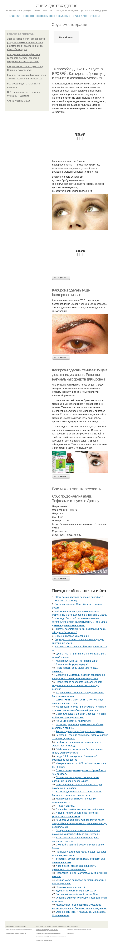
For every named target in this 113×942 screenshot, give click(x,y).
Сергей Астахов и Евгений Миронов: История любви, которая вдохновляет (79, 715)
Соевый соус (66, 37)
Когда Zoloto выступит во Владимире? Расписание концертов (75, 757)
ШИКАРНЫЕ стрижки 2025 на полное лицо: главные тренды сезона (77, 701)
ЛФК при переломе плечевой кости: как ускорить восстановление (75, 814)
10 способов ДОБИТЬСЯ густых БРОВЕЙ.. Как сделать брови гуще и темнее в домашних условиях (79, 73)
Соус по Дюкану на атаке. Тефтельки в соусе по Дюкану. (75, 498)
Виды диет (80, 15)
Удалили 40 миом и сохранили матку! (76, 890)
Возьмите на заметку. (66, 600)
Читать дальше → (61, 278)
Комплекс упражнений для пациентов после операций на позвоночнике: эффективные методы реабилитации (79, 823)
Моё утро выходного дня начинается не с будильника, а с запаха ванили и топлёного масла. (79, 612)
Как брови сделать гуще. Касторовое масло (71, 292)
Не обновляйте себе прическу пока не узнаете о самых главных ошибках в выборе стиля (79, 708)
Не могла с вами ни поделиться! (73, 720)
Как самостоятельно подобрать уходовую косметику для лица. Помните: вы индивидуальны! (79, 906)
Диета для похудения (56, 5)
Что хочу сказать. (65, 805)
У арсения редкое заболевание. (72, 636)
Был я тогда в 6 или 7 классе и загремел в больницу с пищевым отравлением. (77, 793)
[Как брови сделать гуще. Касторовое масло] (80, 334)
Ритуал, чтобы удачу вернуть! (72, 664)
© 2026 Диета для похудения (16, 926)
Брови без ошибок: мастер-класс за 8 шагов (80, 809)
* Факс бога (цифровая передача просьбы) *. (79, 597)
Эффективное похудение (53, 15)
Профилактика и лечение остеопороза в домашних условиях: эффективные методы (76, 832)
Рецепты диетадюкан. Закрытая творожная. (80, 731)
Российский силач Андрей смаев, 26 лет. (78, 894)
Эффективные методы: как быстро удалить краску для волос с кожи (77, 750)
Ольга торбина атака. (18, 100)
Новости (28, 15)
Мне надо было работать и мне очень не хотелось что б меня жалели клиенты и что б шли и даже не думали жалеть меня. (79, 621)
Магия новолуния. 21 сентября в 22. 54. (77, 660)
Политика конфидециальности (47, 930)
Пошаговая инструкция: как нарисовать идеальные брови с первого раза (75, 779)
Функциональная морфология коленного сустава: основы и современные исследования (23, 58)
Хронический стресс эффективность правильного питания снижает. (74, 867)
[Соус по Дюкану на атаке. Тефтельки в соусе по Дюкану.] (80, 556)
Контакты (39, 926)
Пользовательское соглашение (55, 926)
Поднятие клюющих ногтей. (71, 887)
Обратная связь (72, 926)
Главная (14, 15)
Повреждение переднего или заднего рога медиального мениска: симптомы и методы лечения (77, 685)
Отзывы (95, 15)
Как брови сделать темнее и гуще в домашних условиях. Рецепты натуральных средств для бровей (79, 374)
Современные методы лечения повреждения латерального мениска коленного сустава (78, 676)
